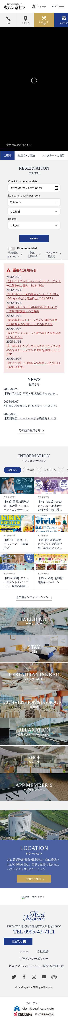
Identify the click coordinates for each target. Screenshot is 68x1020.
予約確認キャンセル (13, 254)
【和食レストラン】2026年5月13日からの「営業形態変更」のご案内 (31, 309)
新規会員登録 (32, 254)
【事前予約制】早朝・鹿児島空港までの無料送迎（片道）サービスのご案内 (31, 394)
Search (34, 238)
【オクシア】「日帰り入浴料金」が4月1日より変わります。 (33, 365)
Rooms (12, 219)
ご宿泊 (7, 155)
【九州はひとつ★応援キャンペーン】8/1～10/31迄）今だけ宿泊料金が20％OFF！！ (32, 296)
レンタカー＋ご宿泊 (53, 155)
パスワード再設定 (51, 254)
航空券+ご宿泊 (26, 155)
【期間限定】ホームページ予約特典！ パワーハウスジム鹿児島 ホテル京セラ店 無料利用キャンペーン (31, 419)
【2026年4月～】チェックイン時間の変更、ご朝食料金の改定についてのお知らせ (33, 322)
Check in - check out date (22, 181)
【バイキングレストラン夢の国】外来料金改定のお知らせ (33, 335)
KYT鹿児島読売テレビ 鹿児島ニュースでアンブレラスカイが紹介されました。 (31, 406)
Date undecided (27, 248)
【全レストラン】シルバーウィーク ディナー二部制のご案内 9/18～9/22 (33, 283)
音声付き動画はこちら (19, 144)
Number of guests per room (24, 195)
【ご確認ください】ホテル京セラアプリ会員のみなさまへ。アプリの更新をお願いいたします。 (33, 350)
